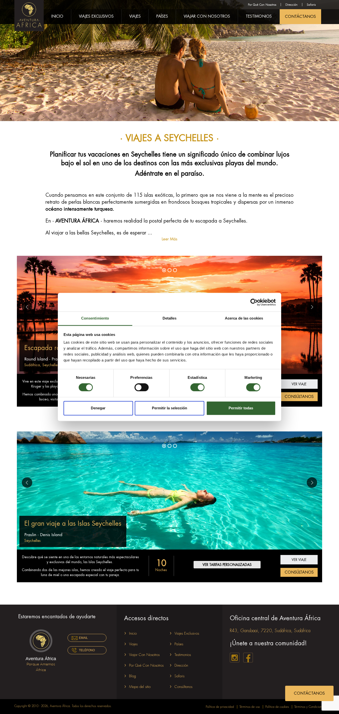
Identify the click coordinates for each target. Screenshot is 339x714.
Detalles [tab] (170, 318)
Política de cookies (277, 706)
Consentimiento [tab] (95, 318)
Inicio (57, 16)
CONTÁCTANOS (300, 17)
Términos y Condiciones (309, 706)
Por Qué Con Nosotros (262, 4)
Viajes (135, 16)
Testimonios (259, 16)
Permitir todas (241, 408)
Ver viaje (299, 384)
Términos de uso (249, 706)
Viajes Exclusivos (96, 16)
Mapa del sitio (140, 687)
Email (83, 638)
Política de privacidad (220, 706)
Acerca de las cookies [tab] (244, 318)
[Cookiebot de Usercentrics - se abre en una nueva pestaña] (254, 302)
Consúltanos (299, 397)
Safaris (311, 4)
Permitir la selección (169, 408)
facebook (248, 657)
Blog (132, 676)
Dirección (291, 4)
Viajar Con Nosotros (207, 16)
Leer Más (169, 239)
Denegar (98, 408)
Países (162, 16)
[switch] (142, 387)
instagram (234, 657)
